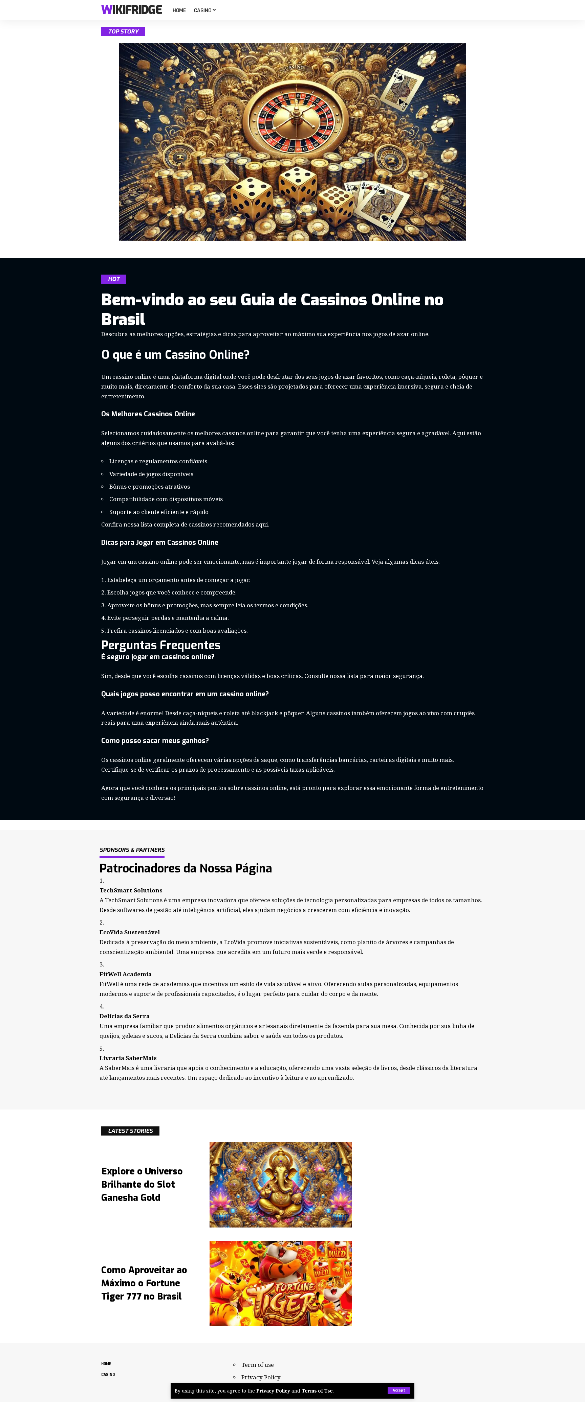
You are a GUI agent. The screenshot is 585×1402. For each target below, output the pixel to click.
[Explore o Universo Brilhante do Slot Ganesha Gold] (281, 1185)
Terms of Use (317, 1390)
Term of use (257, 1365)
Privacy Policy (273, 1390)
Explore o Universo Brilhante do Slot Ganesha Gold (142, 1184)
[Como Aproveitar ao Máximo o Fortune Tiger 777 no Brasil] (281, 1283)
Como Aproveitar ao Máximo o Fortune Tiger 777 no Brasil (144, 1283)
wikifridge (131, 10)
